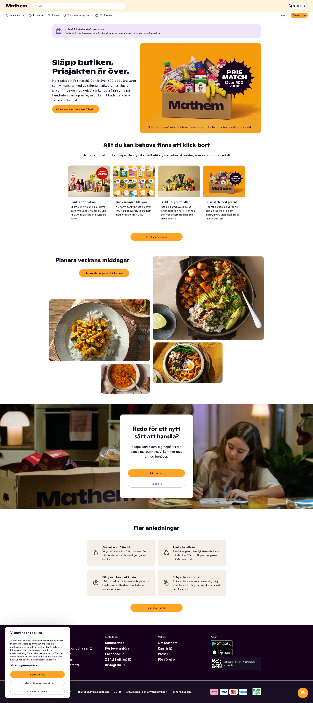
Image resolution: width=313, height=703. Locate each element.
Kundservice (114, 643)
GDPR (117, 691)
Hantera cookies (181, 691)
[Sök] (36, 5)
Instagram (113, 665)
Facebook (113, 654)
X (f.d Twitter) (116, 659)
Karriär (163, 648)
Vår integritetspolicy (23, 665)
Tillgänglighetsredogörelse (92, 691)
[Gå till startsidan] (16, 6)
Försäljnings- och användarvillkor (146, 691)
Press (162, 654)
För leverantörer (118, 648)
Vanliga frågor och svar (70, 648)
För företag (167, 659)
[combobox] (81, 6)
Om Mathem (167, 643)
